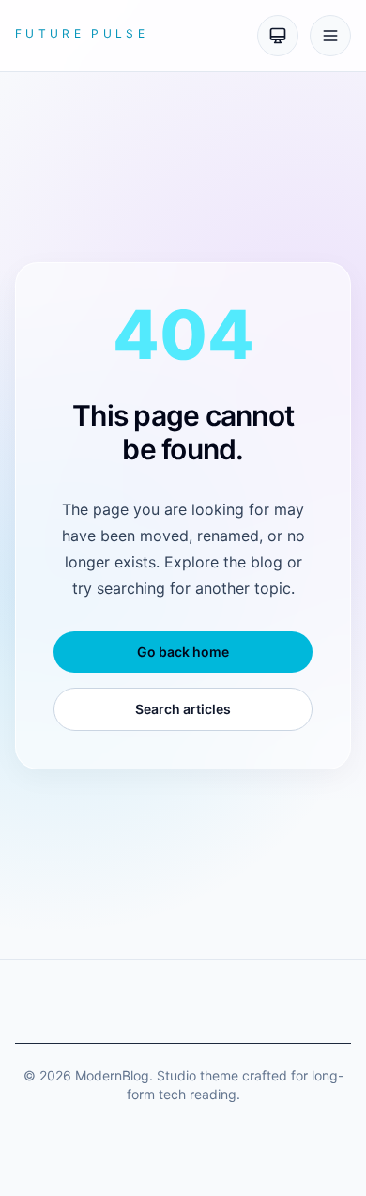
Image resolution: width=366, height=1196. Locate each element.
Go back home (183, 652)
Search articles (183, 709)
